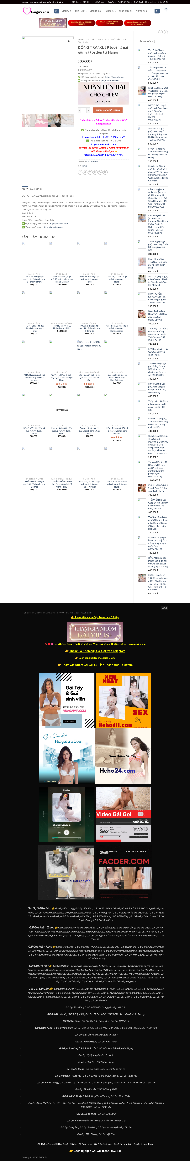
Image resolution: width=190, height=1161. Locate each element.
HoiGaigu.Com (119, 643)
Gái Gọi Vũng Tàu (128, 1075)
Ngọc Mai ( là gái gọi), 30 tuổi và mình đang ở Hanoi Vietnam (117, 377)
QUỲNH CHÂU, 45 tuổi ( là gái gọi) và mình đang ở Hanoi (61, 377)
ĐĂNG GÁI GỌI (124, 2)
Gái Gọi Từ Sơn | (116, 1014)
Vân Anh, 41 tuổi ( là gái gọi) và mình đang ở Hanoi (89, 279)
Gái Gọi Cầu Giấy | (118, 965)
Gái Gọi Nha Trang (106, 1041)
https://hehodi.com (114, 77)
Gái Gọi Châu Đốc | (95, 1068)
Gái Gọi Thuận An (146, 1082)
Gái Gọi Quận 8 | (107, 996)
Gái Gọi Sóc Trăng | (96, 954)
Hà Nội (84, 166)
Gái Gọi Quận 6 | (72, 996)
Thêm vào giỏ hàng (108, 110)
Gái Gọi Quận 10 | (82, 992)
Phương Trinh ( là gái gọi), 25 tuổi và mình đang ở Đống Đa (89, 328)
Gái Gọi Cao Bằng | (124, 908)
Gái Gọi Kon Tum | (66, 931)
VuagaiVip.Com (101, 643)
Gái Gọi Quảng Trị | (119, 935)
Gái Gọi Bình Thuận (55, 950)
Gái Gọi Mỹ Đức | (128, 973)
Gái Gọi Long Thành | (101, 1103)
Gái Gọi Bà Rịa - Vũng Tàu (88, 946)
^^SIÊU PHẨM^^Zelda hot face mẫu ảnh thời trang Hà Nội (62, 484)
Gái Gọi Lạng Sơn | (122, 912)
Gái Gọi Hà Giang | (143, 908)
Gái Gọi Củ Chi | (125, 988)
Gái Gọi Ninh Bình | (63, 916)
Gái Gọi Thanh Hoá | (139, 935)
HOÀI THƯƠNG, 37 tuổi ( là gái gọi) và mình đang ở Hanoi (117, 431)
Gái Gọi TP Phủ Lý (119, 1021)
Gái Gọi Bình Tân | (85, 988)
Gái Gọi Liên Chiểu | (83, 1027)
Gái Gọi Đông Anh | (48, 969)
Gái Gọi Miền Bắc (112, 39)
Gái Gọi (81, 1144)
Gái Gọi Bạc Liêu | (111, 946)
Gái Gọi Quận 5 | (54, 996)
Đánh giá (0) (36, 189)
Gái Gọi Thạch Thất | (149, 977)
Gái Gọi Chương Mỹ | (139, 965)
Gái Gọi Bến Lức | (88, 1127)
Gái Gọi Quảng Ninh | (97, 935)
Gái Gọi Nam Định (42, 916)
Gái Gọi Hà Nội (92, 162)
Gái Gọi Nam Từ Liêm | (148, 973)
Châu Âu (111, 2)
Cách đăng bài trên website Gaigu (97, 657)
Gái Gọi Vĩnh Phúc (103, 920)
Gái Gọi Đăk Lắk (125, 927)
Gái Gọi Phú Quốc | (98, 1120)
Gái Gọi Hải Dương (61, 912)
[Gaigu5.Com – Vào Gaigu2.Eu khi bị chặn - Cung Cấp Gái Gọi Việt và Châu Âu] (36, 11)
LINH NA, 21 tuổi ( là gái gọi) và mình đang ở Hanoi (117, 279)
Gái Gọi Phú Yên (145, 931)
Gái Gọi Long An (58, 954)
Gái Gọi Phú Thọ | (82, 916)
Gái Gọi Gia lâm (85, 969)
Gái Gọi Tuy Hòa (105, 1061)
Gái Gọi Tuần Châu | (145, 916)
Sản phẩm (96, 39)
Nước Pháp (147, 1144)
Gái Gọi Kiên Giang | (39, 954)
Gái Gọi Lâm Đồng (85, 931)
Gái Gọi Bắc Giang (64, 908)
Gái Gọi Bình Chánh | (65, 988)
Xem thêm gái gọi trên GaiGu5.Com (73, 643)
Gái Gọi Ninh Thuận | (126, 931)
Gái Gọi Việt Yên (117, 1007)
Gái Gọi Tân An (123, 1127)
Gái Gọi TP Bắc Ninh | (96, 1014)
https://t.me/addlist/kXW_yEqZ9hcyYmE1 (103, 137)
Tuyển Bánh (138, 2)
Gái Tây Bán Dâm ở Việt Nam (49, 1144)
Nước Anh (107, 1144)
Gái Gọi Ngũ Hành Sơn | (107, 1027)
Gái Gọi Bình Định (67, 927)
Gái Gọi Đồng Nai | (113, 950)
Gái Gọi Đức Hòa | (106, 1127)
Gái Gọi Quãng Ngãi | (75, 935)
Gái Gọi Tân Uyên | (103, 1082)
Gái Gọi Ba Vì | (78, 965)
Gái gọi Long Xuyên (115, 1068)
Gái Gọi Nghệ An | (105, 931)
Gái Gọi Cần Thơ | (94, 950)
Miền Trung (99, 2)
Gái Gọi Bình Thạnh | (106, 988)
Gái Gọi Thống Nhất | (145, 1103)
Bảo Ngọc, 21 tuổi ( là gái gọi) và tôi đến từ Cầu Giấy (89, 377)
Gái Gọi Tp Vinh (105, 1055)
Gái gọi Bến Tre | (129, 946)
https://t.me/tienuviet (109, 80)
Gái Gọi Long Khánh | (78, 1103)
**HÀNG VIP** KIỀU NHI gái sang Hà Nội (62, 327)
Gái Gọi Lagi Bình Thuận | (97, 1096)
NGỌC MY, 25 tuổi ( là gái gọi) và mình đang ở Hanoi (34, 431)
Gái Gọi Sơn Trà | (128, 1027)
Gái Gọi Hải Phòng (81, 912)
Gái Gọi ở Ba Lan (70, 1144)
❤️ (80, 147)
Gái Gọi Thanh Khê (147, 1027)
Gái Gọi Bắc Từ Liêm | (97, 965)
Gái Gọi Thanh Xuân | (84, 981)
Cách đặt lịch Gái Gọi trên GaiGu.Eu (97, 1151)
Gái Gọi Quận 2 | (138, 992)
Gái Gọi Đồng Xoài (107, 1089)
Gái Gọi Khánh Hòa (45, 931)
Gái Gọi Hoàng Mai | (51, 973)
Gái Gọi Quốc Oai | (75, 977)
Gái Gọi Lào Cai (140, 912)
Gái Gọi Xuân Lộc (102, 1106)
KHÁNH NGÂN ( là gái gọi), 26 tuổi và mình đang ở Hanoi (34, 484)
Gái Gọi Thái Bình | (101, 916)
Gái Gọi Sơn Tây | (112, 977)
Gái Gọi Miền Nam (40, 946)
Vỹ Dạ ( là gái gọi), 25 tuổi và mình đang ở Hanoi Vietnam (34, 377)
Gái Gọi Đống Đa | (67, 969)
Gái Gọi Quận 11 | (101, 992)
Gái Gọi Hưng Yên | (103, 912)
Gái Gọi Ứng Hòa (126, 981)
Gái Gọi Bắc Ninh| (102, 908)
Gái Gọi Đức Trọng (123, 1048)
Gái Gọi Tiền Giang (134, 954)
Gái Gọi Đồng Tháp (132, 950)
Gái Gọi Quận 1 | (64, 992)
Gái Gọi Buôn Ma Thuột (105, 1034)
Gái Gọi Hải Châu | (63, 1027)
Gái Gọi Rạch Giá (116, 1120)
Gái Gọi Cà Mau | (75, 950)
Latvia (89, 1144)
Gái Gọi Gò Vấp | (142, 988)
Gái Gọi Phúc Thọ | (55, 977)
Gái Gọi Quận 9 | (125, 996)
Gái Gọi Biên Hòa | (57, 1103)
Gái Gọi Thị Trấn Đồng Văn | (96, 1021)
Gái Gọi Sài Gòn (76, 954)
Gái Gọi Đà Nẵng (86, 927)
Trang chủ (83, 39)
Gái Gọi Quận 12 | (120, 992)
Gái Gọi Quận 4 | (36, 996)
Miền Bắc (75, 2)
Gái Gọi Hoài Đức (145, 969)
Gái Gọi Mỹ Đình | (109, 973)
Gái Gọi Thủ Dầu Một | (125, 1082)
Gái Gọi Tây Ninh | (115, 954)
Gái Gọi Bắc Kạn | (84, 908)
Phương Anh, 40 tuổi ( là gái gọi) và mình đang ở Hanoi (61, 431)
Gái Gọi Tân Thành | (109, 1075)
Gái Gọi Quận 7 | (89, 996)
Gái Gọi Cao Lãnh (107, 1113)
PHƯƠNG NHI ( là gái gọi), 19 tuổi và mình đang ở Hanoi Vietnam (62, 279)
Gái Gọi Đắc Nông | (106, 927)
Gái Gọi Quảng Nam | (53, 935)
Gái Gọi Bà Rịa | (91, 1075)
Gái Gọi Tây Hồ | (129, 977)
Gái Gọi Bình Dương (148, 946)
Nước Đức (127, 1144)
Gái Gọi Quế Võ (76, 1014)
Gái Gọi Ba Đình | (62, 965)
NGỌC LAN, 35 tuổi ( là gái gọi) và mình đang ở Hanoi (117, 484)
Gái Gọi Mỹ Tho (106, 1134)
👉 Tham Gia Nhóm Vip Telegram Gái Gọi (95, 617)
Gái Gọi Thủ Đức (98, 1000)
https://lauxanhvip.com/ (103, 144)
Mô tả (25, 189)
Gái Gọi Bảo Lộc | (89, 1048)
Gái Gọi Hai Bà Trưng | (125, 969)
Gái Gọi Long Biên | (72, 973)
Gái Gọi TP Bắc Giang (97, 1007)
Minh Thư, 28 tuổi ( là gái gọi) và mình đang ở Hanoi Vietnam (89, 484)
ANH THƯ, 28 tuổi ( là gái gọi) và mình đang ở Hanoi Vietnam (117, 328)
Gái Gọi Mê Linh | (91, 973)
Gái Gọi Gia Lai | (143, 927)
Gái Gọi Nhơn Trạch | (123, 1103)
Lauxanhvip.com (136, 643)
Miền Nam (87, 2)
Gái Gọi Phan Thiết (120, 1096)
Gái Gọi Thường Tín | (107, 981)
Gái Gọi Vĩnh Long (96, 958)
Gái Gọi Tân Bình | (143, 996)
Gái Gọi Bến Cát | (69, 1082)
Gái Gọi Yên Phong (135, 1014)
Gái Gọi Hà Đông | (104, 969)
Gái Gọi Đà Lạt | (106, 1048)
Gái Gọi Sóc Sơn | (94, 977)
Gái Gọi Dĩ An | (85, 1082)
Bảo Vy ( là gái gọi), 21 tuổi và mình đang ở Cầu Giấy (89, 431)
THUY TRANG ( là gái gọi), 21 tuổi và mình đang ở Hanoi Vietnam (34, 279)
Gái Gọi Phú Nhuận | (45, 992)
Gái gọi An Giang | (65, 946)
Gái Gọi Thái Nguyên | (123, 916)
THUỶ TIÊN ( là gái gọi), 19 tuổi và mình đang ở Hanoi (34, 328)
